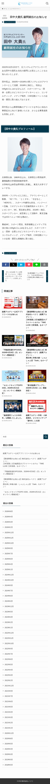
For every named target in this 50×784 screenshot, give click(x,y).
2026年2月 (9, 527)
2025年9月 (9, 548)
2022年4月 (9, 670)
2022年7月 (9, 654)
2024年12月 (9, 575)
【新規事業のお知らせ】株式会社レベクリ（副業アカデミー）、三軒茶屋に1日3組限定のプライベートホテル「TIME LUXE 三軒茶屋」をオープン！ (25, 462)
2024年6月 (9, 596)
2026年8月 (9, 511)
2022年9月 (9, 649)
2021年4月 (9, 712)
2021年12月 (9, 686)
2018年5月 (9, 765)
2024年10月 (9, 580)
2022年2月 (9, 680)
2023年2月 (9, 622)
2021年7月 (9, 696)
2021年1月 (9, 728)
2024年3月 (9, 601)
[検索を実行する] (45, 436)
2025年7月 (9, 554)
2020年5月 (9, 744)
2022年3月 (9, 675)
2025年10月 (9, 543)
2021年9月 (9, 691)
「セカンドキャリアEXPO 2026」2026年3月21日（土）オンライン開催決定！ (24, 493)
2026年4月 (9, 517)
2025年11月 (9, 538)
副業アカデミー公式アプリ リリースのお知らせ (21, 453)
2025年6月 (9, 559)
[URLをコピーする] (44, 265)
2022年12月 (9, 633)
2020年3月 (9, 754)
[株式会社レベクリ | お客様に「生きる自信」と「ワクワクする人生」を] (25, 3)
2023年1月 (9, 628)
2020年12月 (9, 733)
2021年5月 (9, 707)
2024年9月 (9, 585)
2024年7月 (9, 591)
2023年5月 (9, 612)
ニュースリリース (10, 22)
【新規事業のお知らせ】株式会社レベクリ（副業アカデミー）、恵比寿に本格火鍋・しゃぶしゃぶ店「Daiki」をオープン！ (25, 483)
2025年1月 (9, 569)
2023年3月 (9, 617)
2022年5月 (9, 664)
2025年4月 (9, 564)
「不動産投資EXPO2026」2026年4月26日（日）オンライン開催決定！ (24, 472)
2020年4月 (9, 749)
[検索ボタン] (47, 3)
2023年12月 (9, 606)
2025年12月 (9, 532)
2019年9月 (9, 760)
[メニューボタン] (3, 3)
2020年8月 (9, 738)
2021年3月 (9, 717)
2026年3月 (9, 522)
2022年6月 (9, 659)
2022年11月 (9, 638)
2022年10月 (9, 643)
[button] (5, 265)
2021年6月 (9, 701)
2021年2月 (9, 723)
